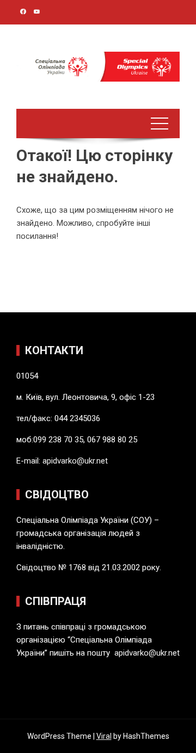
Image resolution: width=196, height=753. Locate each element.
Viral (104, 736)
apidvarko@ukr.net (75, 461)
